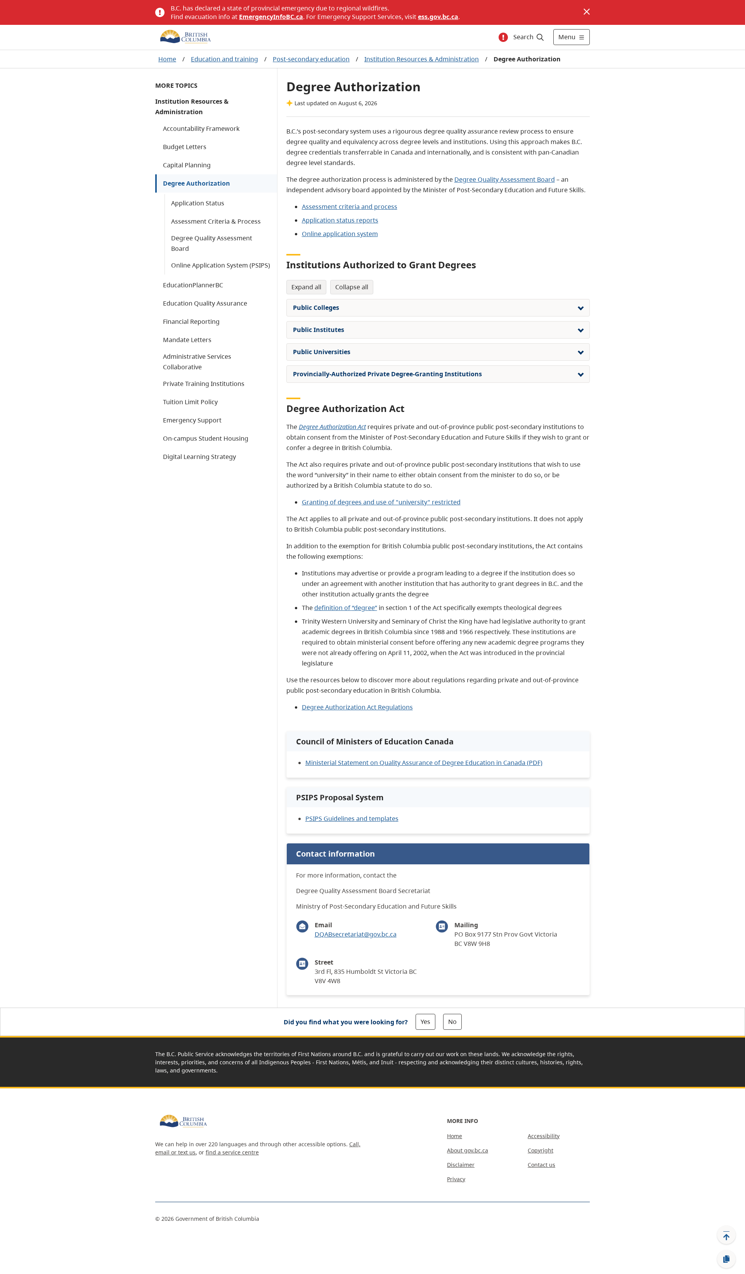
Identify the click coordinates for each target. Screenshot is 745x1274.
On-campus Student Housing (205, 438)
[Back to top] (726, 1234)
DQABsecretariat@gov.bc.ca (356, 934)
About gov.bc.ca (467, 1150)
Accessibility (544, 1136)
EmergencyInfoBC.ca (271, 16)
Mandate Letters (187, 339)
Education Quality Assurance (205, 303)
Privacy (456, 1179)
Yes (425, 1021)
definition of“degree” (345, 607)
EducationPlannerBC (193, 285)
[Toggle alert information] (503, 37)
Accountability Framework (201, 128)
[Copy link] (726, 1259)
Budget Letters (184, 147)
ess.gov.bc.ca (438, 16)
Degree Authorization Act (332, 426)
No (452, 1021)
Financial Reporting (191, 321)
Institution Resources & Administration (421, 59)
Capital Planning (187, 165)
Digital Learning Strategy (199, 456)
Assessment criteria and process (349, 206)
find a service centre (232, 1152)
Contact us (541, 1164)
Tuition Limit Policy (190, 402)
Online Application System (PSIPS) (220, 265)
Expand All (306, 287)
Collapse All (351, 287)
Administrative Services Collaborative (197, 361)
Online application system (340, 233)
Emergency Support (192, 420)
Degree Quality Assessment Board (211, 243)
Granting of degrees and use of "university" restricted (381, 502)
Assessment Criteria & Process (216, 221)
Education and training (224, 59)
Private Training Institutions (203, 383)
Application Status (197, 203)
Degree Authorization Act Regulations (357, 707)
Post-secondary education (311, 59)
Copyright (540, 1150)
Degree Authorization (196, 183)
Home (167, 59)
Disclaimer (461, 1164)
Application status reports (340, 220)
